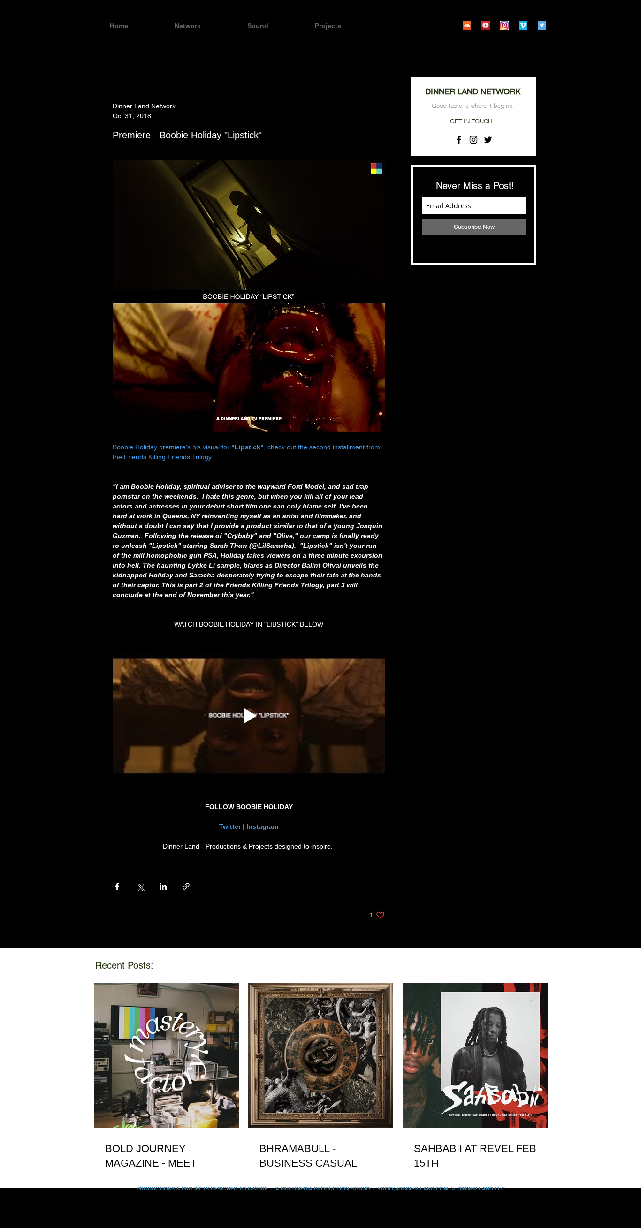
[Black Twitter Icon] (488, 140)
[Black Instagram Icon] (473, 140)
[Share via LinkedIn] (163, 886)
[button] (344, 26)
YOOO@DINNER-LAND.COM (412, 1188)
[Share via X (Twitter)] (140, 886)
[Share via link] (186, 886)
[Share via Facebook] (117, 886)
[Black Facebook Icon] (459, 140)
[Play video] (249, 715)
